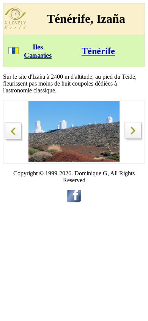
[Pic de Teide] (14, 130)
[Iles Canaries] (13, 52)
